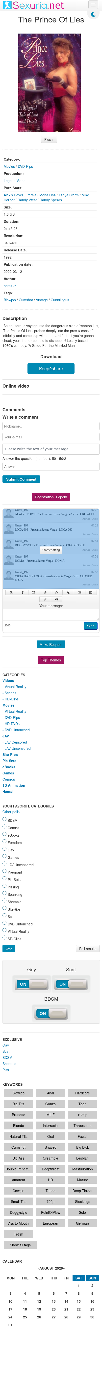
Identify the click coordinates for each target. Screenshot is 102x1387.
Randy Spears (51, 199)
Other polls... (12, 811)
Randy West (27, 199)
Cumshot (26, 299)
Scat (5, 1051)
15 (79, 1301)
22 (79, 1309)
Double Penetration (19, 1168)
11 (25, 1301)
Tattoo (50, 1190)
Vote (8, 948)
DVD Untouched (17, 729)
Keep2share (51, 368)
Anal (50, 1092)
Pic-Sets (9, 760)
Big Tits (18, 1103)
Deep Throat (82, 1190)
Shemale (9, 1063)
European (50, 1223)
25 (25, 1316)
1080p (82, 1114)
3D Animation (13, 785)
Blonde (18, 1125)
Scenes (10, 692)
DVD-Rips (25, 166)
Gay (5, 1045)
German (82, 1223)
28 (66, 1316)
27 (54, 1316)
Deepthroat (50, 1168)
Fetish (18, 1234)
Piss (5, 1069)
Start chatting (51, 550)
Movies (9, 166)
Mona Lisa (47, 194)
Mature (82, 1179)
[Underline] (34, 592)
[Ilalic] (22, 592)
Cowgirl (18, 1190)
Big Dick (82, 1147)
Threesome (83, 1125)
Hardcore (82, 1092)
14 (66, 1301)
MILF (51, 1114)
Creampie (50, 1158)
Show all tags (20, 1244)
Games (8, 772)
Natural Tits (18, 1136)
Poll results (87, 948)
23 (92, 1309)
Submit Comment (21, 479)
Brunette (18, 1114)
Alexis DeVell (14, 194)
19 (39, 1309)
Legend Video (15, 180)
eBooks (8, 766)
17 (10, 1309)
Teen (82, 1103)
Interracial (50, 1125)
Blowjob (10, 299)
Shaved (50, 1147)
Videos (8, 680)
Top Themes (51, 659)
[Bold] (11, 592)
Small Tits (18, 1201)
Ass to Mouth (18, 1223)
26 (39, 1316)
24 (10, 1316)
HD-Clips (12, 698)
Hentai (7, 791)
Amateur (18, 1179)
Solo (82, 1212)
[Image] (79, 592)
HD (50, 1179)
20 (54, 1309)
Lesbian (82, 1158)
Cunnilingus (60, 299)
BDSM (7, 1057)
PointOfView (50, 1212)
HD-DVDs (12, 723)
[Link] (68, 592)
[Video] (91, 592)
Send (90, 626)
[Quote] (56, 599)
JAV (5, 735)
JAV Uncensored (18, 748)
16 (92, 1301)
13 (54, 1301)
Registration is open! (51, 496)
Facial (82, 1136)
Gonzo (50, 1103)
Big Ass (18, 1158)
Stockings (82, 1201)
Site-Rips (10, 754)
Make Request (51, 644)
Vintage (42, 299)
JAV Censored (16, 742)
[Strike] (45, 592)
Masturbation (82, 1168)
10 (10, 1301)
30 (92, 1316)
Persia (31, 194)
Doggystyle (18, 1212)
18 (25, 1309)
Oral (50, 1136)
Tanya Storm (69, 194)
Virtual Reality (15, 686)
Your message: (51, 605)
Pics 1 (49, 139)
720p (50, 1201)
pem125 (10, 285)
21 (66, 1309)
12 (39, 1301)
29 (79, 1316)
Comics (8, 779)
